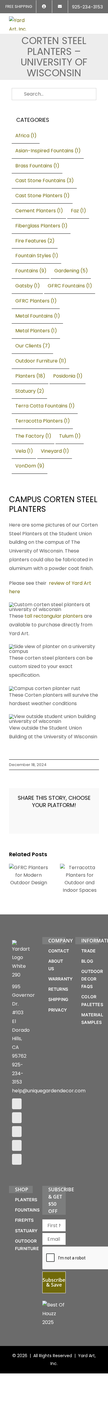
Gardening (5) (71, 270)
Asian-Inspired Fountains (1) (48, 150)
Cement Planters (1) (39, 210)
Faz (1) (78, 210)
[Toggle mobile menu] (96, 20)
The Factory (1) (33, 435)
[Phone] (17, 1159)
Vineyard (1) (55, 451)
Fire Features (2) (35, 240)
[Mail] (17, 1145)
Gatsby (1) (27, 285)
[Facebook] (17, 1103)
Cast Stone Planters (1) (42, 195)
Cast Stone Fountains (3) (44, 180)
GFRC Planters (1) (36, 300)
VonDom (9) (29, 465)
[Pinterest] (17, 1131)
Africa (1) (26, 135)
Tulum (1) (70, 435)
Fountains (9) (30, 270)
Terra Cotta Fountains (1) (45, 405)
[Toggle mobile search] (85, 20)
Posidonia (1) (67, 375)
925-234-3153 (17, 1073)
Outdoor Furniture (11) (40, 360)
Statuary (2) (29, 391)
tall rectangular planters (54, 616)
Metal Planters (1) (36, 330)
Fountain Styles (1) (36, 255)
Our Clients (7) (32, 345)
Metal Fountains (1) (37, 315)
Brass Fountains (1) (37, 165)
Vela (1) (24, 451)
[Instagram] (17, 1117)
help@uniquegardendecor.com (49, 1090)
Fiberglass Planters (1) (41, 225)
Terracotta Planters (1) (42, 420)
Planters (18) (30, 375)
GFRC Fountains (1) (70, 285)
